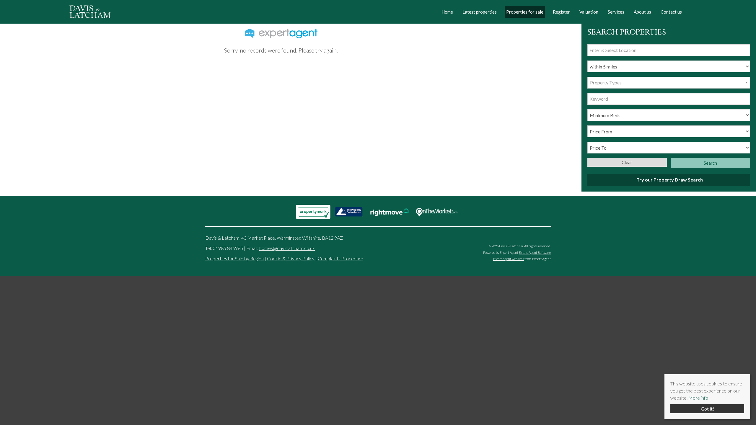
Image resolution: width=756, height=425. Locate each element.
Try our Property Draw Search (669, 179)
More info (698, 398)
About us (642, 11)
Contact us (671, 11)
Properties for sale (524, 11)
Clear (627, 162)
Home (447, 11)
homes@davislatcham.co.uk (287, 248)
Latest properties (479, 11)
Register (561, 11)
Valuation (588, 11)
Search (710, 163)
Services (616, 11)
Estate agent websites (508, 259)
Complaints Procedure (340, 258)
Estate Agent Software (535, 252)
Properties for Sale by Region (234, 258)
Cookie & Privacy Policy (291, 258)
